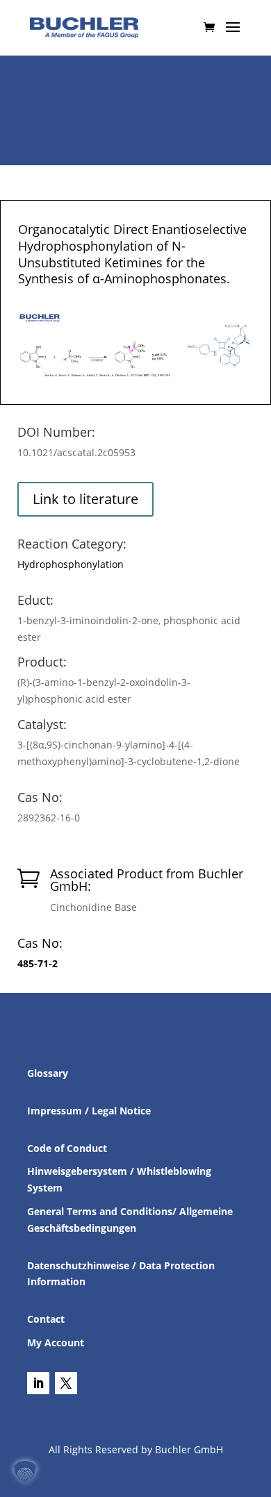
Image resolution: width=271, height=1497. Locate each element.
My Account (55, 1342)
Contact (46, 1318)
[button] (25, 1472)
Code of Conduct (67, 1148)
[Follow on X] (66, 1383)
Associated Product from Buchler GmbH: (146, 879)
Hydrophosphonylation (70, 564)
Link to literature (85, 499)
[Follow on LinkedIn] (38, 1383)
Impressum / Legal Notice (89, 1110)
